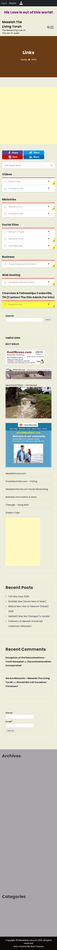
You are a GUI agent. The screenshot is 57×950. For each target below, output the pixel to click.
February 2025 (10, 803)
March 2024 (8, 834)
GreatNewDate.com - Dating (21, 481)
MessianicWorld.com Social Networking (27, 489)
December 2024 (11, 808)
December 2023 (11, 838)
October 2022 (9, 860)
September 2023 (11, 847)
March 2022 (8, 882)
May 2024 (7, 825)
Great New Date (16, 246)
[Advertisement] (28, 116)
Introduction (8, 913)
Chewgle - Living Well (17, 504)
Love (4, 917)
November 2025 (11, 781)
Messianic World (16, 239)
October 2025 (9, 786)
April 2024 (7, 830)
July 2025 (7, 794)
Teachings (7, 926)
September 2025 (11, 790)
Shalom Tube (14, 181)
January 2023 (9, 856)
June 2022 (7, 869)
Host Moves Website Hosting (21, 282)
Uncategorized (10, 931)
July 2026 (7, 768)
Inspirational (8, 909)
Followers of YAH (16, 188)
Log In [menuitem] (4, 3)
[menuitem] (21, 3)
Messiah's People (16, 232)
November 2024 (11, 812)
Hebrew (6, 904)
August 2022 (8, 865)
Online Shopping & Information (22, 264)
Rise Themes (37, 946)
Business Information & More (21, 497)
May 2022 (7, 874)
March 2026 (8, 772)
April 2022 (7, 878)
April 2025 (7, 799)
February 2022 (10, 887)
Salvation (7, 922)
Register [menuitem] (12, 3)
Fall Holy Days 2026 (18, 596)
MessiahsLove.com (16, 473)
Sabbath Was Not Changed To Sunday (29, 616)
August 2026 (8, 764)
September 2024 (11, 816)
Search (10, 315)
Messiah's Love (15, 206)
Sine (15, 946)
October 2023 (9, 843)
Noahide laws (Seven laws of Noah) (27, 601)
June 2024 (7, 821)
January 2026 (9, 777)
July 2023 (7, 852)
